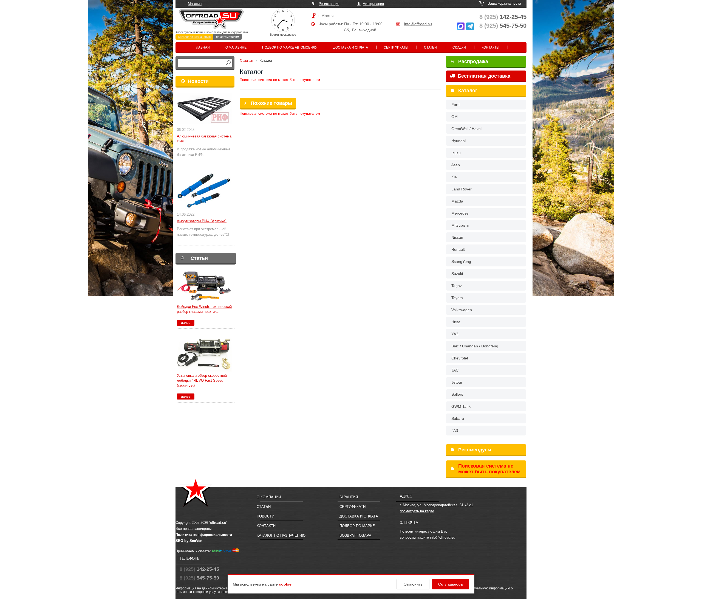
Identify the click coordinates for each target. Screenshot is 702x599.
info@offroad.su (418, 24)
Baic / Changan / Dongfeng (474, 346)
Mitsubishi (460, 225)
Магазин (195, 4)
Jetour (456, 382)
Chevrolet (459, 358)
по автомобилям (227, 36)
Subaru (457, 418)
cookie (285, 584)
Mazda (457, 201)
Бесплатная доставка (483, 76)
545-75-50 (502, 25)
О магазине (236, 47)
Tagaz (456, 285)
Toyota (457, 298)
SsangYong (461, 261)
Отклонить (413, 584)
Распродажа (469, 61)
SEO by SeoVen (189, 541)
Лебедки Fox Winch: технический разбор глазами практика (204, 309)
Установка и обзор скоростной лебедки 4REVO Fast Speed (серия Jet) (202, 380)
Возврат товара (355, 535)
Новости (198, 81)
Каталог (467, 90)
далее (186, 323)
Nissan (457, 237)
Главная (202, 47)
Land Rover (461, 189)
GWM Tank (461, 406)
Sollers (457, 394)
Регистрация (329, 4)
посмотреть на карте (417, 511)
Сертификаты (396, 47)
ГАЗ (454, 430)
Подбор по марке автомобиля (290, 47)
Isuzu (456, 153)
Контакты (490, 47)
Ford (455, 104)
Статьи (430, 47)
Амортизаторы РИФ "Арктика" (202, 221)
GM (454, 116)
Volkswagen (461, 310)
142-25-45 (502, 16)
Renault (458, 249)
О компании (269, 497)
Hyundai (458, 141)
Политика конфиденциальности (204, 535)
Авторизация (373, 4)
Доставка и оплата (350, 47)
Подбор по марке (357, 526)
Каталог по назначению (194, 36)
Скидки (459, 47)
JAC (454, 370)
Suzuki (457, 273)
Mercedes (460, 213)
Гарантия (348, 497)
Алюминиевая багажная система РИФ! (204, 138)
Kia (454, 177)
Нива (455, 322)
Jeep (455, 165)
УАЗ (454, 334)
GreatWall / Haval (466, 128)
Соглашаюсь (450, 584)
